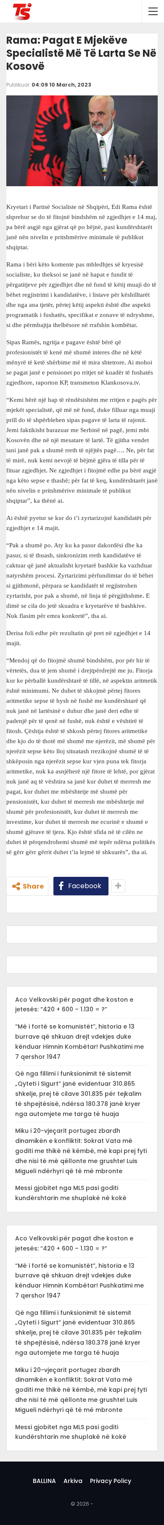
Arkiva (72, 1481)
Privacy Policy (110, 1481)
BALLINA (44, 1481)
